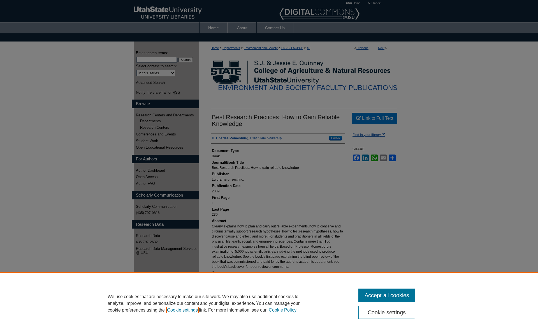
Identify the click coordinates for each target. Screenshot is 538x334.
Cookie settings (182, 310)
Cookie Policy (282, 310)
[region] (269, 303)
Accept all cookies (387, 295)
